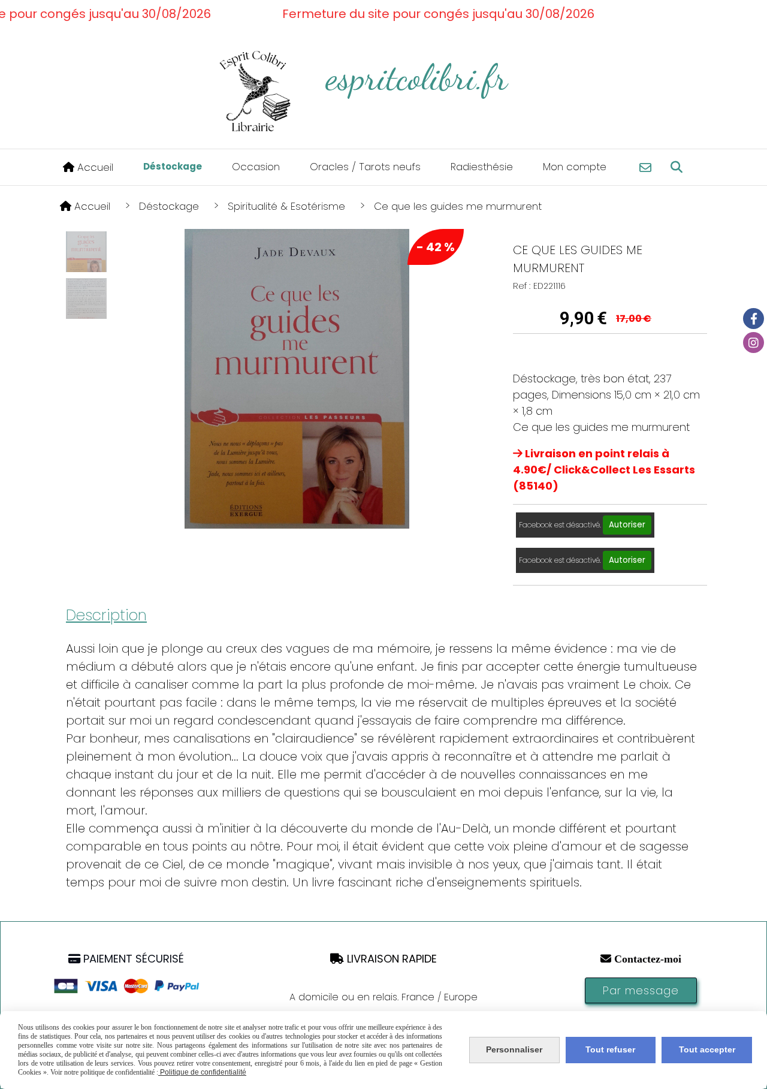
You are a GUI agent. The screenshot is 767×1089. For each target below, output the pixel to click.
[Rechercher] (676, 167)
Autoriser (627, 524)
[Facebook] (753, 318)
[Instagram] (753, 342)
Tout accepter (707, 1049)
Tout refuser (610, 1049)
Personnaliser (514, 1049)
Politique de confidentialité (202, 1072)
